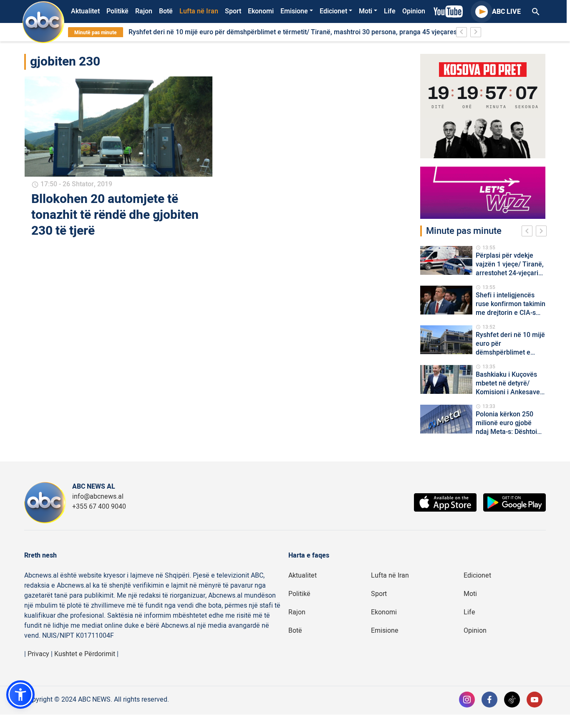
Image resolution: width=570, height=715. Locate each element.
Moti (365, 11)
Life (390, 11)
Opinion (413, 11)
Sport (233, 11)
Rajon (143, 11)
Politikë (117, 11)
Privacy (38, 654)
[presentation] (529, 232)
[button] (20, 694)
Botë (166, 11)
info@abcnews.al (98, 497)
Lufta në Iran (198, 11)
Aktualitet (85, 11)
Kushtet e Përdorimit (84, 654)
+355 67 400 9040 (99, 507)
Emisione (294, 11)
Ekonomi (261, 11)
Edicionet (333, 11)
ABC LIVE (506, 11)
